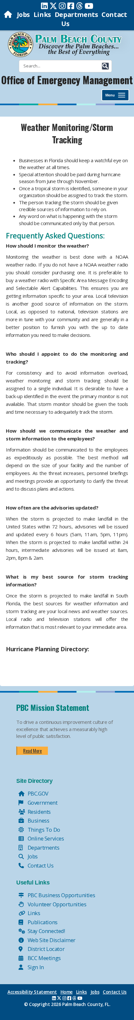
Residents (38, 811)
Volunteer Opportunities (56, 904)
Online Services (45, 838)
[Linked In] (44, 6)
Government (42, 802)
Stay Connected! (45, 931)
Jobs (23, 14)
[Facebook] (70, 6)
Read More (32, 750)
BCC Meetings (43, 958)
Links (42, 14)
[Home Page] (8, 14)
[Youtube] (89, 6)
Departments (76, 14)
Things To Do (43, 829)
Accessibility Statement (32, 992)
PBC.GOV (37, 793)
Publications (42, 922)
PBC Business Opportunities (60, 895)
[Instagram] (62, 6)
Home (66, 992)
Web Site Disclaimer (50, 940)
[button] (105, 66)
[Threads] (79, 6)
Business (37, 820)
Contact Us (40, 865)
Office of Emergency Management (66, 79)
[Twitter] (53, 6)
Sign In (35, 967)
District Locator (45, 949)
